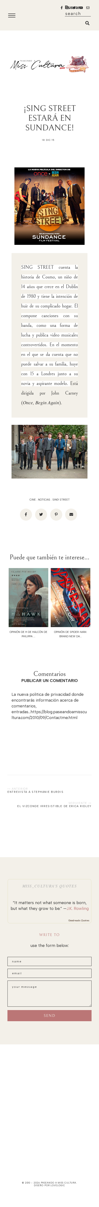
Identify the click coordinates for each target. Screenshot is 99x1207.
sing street (61, 499)
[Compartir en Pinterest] (56, 515)
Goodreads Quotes (78, 920)
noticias (44, 499)
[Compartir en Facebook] (26, 515)
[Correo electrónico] (71, 515)
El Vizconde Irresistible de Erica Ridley (54, 806)
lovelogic (57, 1185)
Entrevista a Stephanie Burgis (35, 792)
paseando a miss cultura (58, 1182)
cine (33, 499)
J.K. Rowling (78, 908)
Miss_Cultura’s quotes (49, 885)
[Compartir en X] (41, 515)
